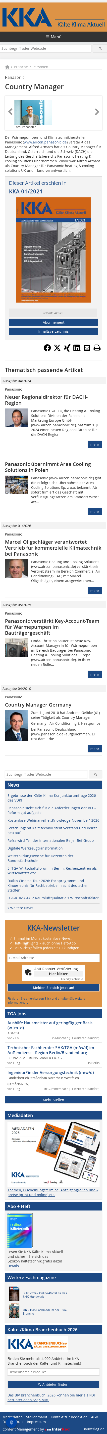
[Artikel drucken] (97, 348)
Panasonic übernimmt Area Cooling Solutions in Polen (48, 467)
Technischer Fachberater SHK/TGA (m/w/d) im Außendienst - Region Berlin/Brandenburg (50, 1050)
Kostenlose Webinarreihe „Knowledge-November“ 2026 (53, 820)
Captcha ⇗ (72, 979)
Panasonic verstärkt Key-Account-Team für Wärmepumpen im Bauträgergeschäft (52, 627)
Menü (56, 37)
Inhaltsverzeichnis (53, 331)
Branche (21, 66)
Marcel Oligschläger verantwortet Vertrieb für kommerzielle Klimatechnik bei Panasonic (53, 547)
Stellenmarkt (36, 1417)
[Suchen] (100, 48)
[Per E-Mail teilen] (87, 348)
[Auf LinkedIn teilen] (77, 350)
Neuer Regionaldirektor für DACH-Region (46, 400)
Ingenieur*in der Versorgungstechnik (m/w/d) (50, 1072)
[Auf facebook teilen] (47, 350)
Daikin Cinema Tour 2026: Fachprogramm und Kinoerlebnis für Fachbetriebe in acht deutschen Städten (48, 885)
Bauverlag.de (94, 1429)
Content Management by (23, 1429)
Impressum (36, 1421)
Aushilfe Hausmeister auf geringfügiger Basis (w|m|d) (50, 1025)
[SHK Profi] (15, 1295)
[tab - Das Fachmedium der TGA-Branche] (15, 1311)
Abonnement (53, 322)
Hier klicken (58, 973)
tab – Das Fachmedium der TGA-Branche (45, 1311)
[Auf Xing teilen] (67, 350)
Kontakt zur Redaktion (69, 1417)
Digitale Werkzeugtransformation (35, 848)
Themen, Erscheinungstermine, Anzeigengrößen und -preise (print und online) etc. (52, 1192)
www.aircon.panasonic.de (45, 142)
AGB (94, 1417)
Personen (40, 66)
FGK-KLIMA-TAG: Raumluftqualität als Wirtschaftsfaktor (53, 898)
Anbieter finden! (55, 1384)
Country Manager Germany (38, 704)
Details (13, 1265)
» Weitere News (20, 907)
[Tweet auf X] (57, 350)
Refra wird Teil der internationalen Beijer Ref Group (50, 840)
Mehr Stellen (53, 1099)
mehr (94, 444)
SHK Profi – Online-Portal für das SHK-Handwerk (45, 1295)
